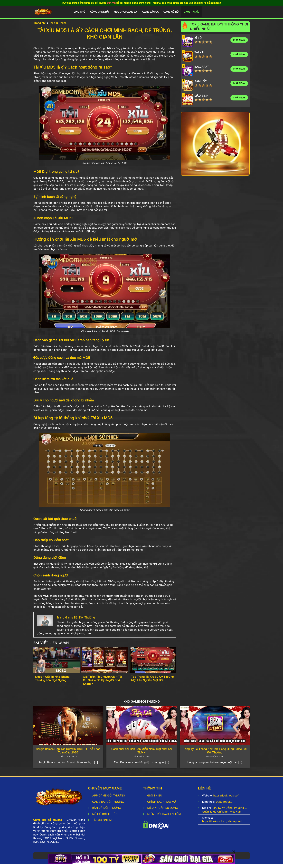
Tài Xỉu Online (57, 23)
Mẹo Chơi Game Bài (125, 11)
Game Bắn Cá (150, 11)
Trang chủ (78, 11)
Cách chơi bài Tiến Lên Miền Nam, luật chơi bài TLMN (141, 750)
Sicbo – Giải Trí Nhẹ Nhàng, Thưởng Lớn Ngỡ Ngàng (52, 678)
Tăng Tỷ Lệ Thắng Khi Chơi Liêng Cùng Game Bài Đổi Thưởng (214, 750)
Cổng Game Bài (99, 11)
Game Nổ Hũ (171, 11)
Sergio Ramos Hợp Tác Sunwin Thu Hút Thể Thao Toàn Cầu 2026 (68, 750)
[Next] (243, 727)
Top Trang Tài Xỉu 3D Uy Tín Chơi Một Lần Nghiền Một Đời (152, 678)
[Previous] (40, 727)
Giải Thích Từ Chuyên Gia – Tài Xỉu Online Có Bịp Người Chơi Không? (102, 680)
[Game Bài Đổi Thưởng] (48, 12)
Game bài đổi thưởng (47, 819)
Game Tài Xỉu (191, 11)
